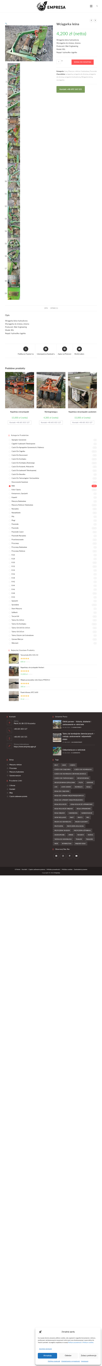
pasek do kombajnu (62, 821)
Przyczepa (58, 826)
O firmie (12, 785)
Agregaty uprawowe (19, 440)
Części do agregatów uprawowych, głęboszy (28, 447)
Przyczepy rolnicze (18, 551)
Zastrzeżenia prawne (80, 869)
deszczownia (83, 778)
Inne (65, 71)
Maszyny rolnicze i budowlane (78, 71)
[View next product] (95, 20)
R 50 (13, 597)
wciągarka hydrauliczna (72, 77)
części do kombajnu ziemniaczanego (70, 774)
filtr (81, 782)
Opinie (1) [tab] (54, 308)
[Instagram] (63, 856)
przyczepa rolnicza (75, 826)
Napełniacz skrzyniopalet (19, 412)
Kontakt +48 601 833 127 (20, 422)
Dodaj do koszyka (82, 62)
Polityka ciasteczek (54, 1361)
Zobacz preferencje (88, 1356)
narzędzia (73, 813)
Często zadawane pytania (18, 796)
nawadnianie (86, 813)
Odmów (68, 1356)
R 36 (13, 574)
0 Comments (75, 752)
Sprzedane (15, 605)
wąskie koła (80, 843)
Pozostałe (93, 71)
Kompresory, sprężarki (20, 493)
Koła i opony (16, 490)
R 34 (13, 570)
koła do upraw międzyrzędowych (69, 795)
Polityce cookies (88, 1342)
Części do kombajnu (19, 459)
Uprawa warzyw (17, 639)
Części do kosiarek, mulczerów (23, 467)
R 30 (13, 562)
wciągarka (69, 74)
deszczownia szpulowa (64, 782)
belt (56, 765)
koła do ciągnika (61, 791)
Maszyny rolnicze (15, 765)
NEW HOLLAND (60, 817)
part (72, 817)
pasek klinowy (81, 821)
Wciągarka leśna (86, 77)
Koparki (14, 497)
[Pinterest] (70, 856)
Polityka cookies (67, 869)
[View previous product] (91, 20)
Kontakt (12, 789)
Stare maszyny (17, 609)
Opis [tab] (46, 308)
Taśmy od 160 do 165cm (21, 628)
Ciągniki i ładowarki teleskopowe (23, 444)
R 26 (13, 555)
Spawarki (15, 601)
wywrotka (66, 843)
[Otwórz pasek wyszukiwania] (95, 6)
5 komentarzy (76, 727)
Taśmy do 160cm (18, 620)
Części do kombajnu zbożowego (23, 463)
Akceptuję (47, 1356)
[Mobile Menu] (91, 6)
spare (71, 835)
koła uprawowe (84, 808)
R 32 (13, 566)
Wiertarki (15, 643)
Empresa (57, 873)
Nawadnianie (16, 513)
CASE (64, 765)
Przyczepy (15, 543)
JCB (55, 787)
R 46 (13, 589)
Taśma (90, 835)
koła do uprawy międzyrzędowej (68, 800)
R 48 (13, 593)
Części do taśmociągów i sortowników (25, 478)
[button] (6, 24)
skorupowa (59, 835)
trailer (79, 839)
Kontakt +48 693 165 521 (70, 89)
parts (80, 817)
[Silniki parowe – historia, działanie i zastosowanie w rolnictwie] (57, 724)
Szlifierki (15, 612)
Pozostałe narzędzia (19, 536)
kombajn (78, 787)
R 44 (13, 585)
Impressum (84, 1361)
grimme (90, 782)
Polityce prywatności (75, 1342)
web (56, 843)
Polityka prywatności (53, 869)
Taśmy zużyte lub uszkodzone (23, 635)
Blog (11, 793)
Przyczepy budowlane (19, 547)
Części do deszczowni (19, 455)
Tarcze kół (15, 616)
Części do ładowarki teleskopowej (24, 470)
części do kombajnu (83, 769)
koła (88, 787)
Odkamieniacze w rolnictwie (74, 750)
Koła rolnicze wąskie (63, 808)
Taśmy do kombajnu (19, 624)
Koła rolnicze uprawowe (81, 804)
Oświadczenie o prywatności (70, 1361)
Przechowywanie (18, 540)
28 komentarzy (76, 742)
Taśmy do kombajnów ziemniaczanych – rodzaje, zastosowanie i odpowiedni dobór (79, 736)
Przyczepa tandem (62, 830)
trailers (89, 839)
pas (87, 817)
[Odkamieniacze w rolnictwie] (57, 751)
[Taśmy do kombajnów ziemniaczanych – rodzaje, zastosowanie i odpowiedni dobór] (57, 737)
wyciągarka (60, 80)
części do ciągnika (62, 769)
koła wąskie (59, 813)
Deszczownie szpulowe (20, 482)
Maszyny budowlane (19, 501)
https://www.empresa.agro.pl (25, 747)
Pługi (13, 520)
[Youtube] (76, 856)
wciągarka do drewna (80, 74)
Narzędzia (15, 509)
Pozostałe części (18, 532)
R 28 (13, 559)
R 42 (13, 582)
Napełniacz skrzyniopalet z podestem (82, 412)
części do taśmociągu (63, 778)
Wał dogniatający (51, 412)
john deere (66, 787)
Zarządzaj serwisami (45, 1349)
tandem (80, 835)
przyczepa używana (82, 830)
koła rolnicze (60, 804)
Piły (13, 516)
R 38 (13, 578)
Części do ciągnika (18, 451)
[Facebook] (56, 856)
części (72, 765)
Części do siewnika (18, 474)
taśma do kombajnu (63, 839)
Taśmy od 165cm (18, 632)
